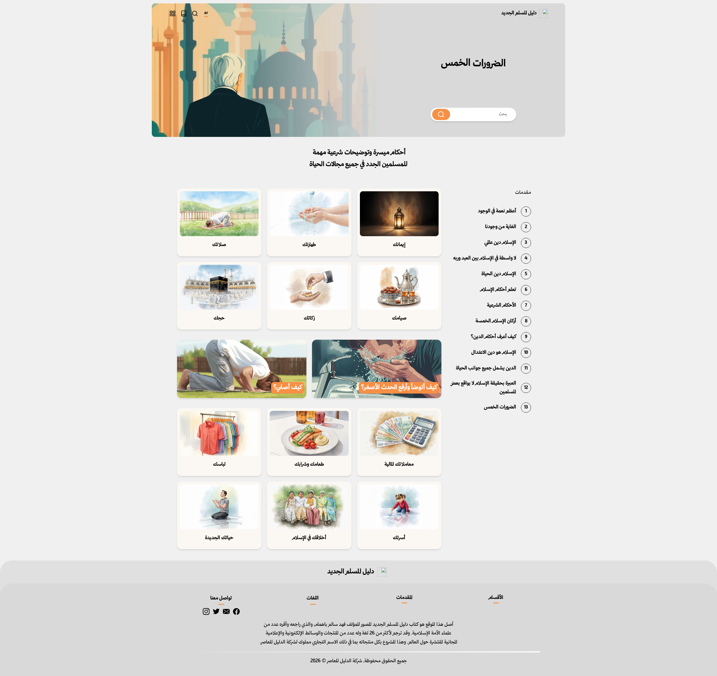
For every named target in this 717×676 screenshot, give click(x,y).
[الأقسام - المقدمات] (172, 13)
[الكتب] (183, 13)
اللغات (313, 598)
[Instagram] (206, 611)
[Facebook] (236, 611)
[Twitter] (216, 611)
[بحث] (194, 13)
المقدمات (404, 598)
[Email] (226, 611)
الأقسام (496, 598)
